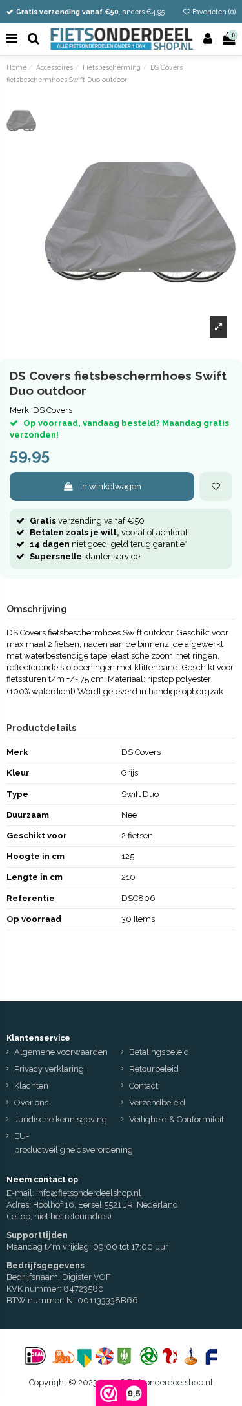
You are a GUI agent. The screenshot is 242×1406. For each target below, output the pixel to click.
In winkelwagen (110, 486)
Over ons (31, 1102)
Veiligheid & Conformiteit (176, 1119)
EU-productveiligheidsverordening (73, 1143)
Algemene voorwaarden (61, 1052)
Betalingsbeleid (159, 1052)
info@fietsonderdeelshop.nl (88, 1193)
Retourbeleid (154, 1069)
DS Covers (52, 410)
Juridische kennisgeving (60, 1119)
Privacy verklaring (49, 1069)
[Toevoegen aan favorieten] (215, 487)
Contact (143, 1086)
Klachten (31, 1086)
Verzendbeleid (157, 1102)
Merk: (20, 410)
